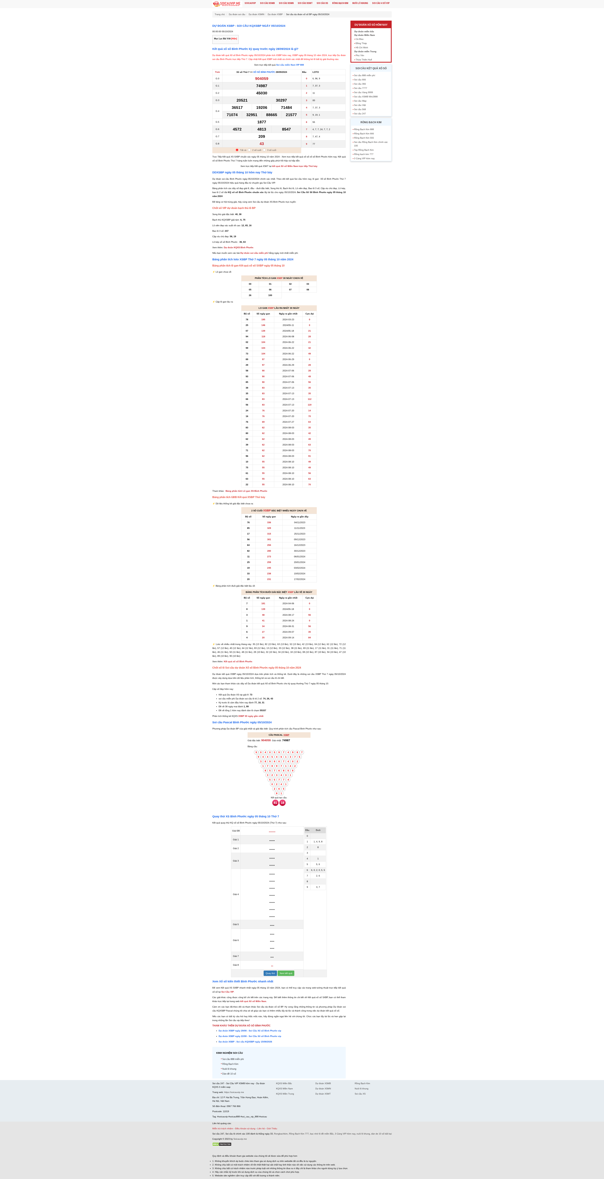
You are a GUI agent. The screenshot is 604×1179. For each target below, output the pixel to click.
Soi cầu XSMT (305, 3)
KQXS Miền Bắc (284, 1083)
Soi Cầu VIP (227, 992)
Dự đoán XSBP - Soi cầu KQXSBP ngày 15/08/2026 (245, 1041)
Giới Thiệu (272, 1128)
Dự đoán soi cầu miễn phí (254, 253)
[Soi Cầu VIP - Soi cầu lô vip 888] (227, 4)
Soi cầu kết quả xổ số (371, 68)
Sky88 (240, 1150)
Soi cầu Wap (360, 101)
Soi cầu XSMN (286, 3)
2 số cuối (256, 150)
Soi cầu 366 (360, 84)
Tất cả (243, 150)
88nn (230, 1150)
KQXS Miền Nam (284, 1088)
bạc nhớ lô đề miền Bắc (322, 1133)
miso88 (257, 1150)
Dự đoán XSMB (323, 1083)
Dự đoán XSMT (323, 1093)
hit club (215, 1150)
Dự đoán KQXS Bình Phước (238, 247)
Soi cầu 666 (360, 79)
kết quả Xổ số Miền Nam (253, 1001)
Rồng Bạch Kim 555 (364, 138)
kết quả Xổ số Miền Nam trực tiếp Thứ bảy (294, 166)
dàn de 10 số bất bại (381, 1133)
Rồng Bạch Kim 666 (364, 133)
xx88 (250, 1150)
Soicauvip (250, 3)
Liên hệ (261, 1128)
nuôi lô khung (363, 1133)
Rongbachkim (281, 1133)
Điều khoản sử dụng (245, 1128)
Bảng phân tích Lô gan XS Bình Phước (246, 491)
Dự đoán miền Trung (365, 51)
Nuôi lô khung (360, 3)
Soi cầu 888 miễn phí (233, 1059)
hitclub (265, 1150)
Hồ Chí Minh (362, 47)
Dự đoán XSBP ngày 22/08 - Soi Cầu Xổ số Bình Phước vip (250, 1036)
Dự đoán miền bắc (364, 31)
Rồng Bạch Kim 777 (299, 1133)
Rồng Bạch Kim (340, 3)
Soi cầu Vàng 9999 (363, 92)
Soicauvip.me (240, 1139)
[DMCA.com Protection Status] (221, 1145)
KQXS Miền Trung (285, 1093)
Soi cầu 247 (360, 113)
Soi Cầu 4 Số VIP (381, 3)
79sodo (223, 1150)
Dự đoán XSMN (323, 1088)
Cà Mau (360, 39)
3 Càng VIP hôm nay (364, 158)
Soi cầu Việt (360, 105)
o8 (235, 1150)
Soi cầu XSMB (267, 3)
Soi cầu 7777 (360, 88)
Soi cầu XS (322, 3)
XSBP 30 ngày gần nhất (250, 716)
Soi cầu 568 (360, 109)
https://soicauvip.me (234, 1092)
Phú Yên (360, 55)
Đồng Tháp (361, 43)
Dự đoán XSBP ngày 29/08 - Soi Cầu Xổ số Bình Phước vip (250, 1030)
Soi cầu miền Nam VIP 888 (290, 65)
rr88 (246, 1150)
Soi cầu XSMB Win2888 (366, 96)
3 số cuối (271, 150)
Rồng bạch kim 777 (363, 154)
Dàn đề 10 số (229, 1073)
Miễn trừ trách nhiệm (222, 1128)
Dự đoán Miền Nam (364, 35)
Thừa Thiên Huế (364, 59)
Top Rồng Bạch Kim (364, 150)
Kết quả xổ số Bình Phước (238, 661)
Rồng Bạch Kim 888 (364, 129)
